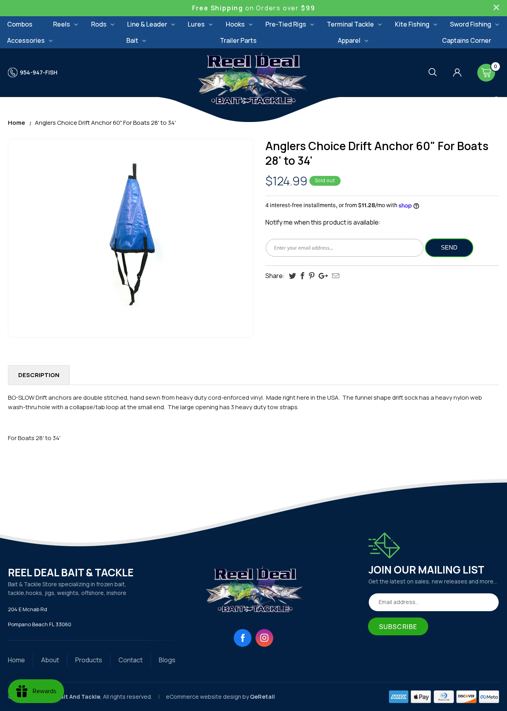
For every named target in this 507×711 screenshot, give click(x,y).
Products (88, 660)
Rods (99, 24)
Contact (130, 660)
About (50, 660)
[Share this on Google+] (323, 276)
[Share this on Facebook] (302, 276)
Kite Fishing (412, 24)
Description (38, 375)
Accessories (26, 40)
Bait (132, 40)
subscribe (398, 626)
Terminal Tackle (350, 24)
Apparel (349, 40)
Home (16, 122)
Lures (196, 24)
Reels (61, 24)
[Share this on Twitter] (292, 276)
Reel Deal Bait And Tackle (64, 696)
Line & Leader (147, 24)
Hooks (235, 24)
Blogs (167, 660)
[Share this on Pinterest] (311, 276)
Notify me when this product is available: (323, 222)
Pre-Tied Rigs (285, 24)
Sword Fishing (470, 24)
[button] (61, 24)
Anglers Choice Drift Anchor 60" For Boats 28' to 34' (105, 122)
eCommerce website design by (208, 696)
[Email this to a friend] (335, 275)
